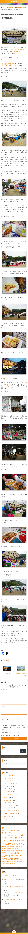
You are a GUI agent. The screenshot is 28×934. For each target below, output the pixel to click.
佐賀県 (20, 838)
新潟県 (4, 853)
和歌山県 (6, 660)
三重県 (10, 838)
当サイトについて (8, 775)
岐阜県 (12, 848)
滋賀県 (5, 856)
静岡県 (19, 861)
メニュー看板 (19, 835)
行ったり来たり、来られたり (11, 899)
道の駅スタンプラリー (11, 810)
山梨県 (8, 848)
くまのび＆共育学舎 (15, 830)
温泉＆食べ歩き (9, 807)
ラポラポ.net (14, 1)
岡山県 (16, 848)
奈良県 (4, 846)
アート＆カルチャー (10, 805)
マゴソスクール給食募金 (8, 835)
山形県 (4, 848)
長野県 (11, 861)
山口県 (20, 846)
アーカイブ (6, 760)
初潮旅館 (11, 840)
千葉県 (22, 840)
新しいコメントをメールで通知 (10, 732)
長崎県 (7, 861)
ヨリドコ (5, 838)
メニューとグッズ (10, 794)
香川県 (22, 861)
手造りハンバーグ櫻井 (17, 241)
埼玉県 (13, 844)
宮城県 (8, 846)
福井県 (4, 859)
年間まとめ (7, 819)
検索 (23, 751)
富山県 (16, 846)
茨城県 (3, 861)
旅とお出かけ (7, 800)
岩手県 (20, 848)
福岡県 (11, 859)
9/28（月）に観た (8, 386)
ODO (6, 830)
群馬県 (24, 859)
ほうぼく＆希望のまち (8, 833)
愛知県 (20, 851)
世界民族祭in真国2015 (20, 51)
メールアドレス (6, 713)
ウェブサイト (4, 719)
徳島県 (12, 851)
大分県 (18, 844)
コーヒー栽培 (19, 833)
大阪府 (23, 844)
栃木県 (13, 853)
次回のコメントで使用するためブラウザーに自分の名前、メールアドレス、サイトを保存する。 (14, 727)
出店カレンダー (9, 783)
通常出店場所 (8, 789)
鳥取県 (7, 863)
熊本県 (11, 856)
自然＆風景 (8, 802)
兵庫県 (4, 840)
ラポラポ (18, 875)
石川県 (16, 856)
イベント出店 (8, 786)
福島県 (16, 859)
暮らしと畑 (7, 797)
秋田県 (21, 859)
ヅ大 (23, 833)
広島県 (8, 851)
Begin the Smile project (11, 207)
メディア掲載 (8, 791)
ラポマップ (8, 780)
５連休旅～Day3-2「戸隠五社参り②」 (14, 886)
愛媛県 (16, 851)
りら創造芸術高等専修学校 (16, 49)
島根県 (4, 851)
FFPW (3, 830)
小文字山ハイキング (9, 875)
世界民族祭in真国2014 (8, 65)
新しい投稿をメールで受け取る (10, 735)
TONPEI (3, 378)
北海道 (17, 840)
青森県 (15, 861)
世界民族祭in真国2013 (8, 63)
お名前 (3, 706)
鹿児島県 (12, 863)
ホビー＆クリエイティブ (10, 813)
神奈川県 (21, 856)
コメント (4, 689)
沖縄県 (17, 853)
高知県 (3, 863)
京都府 (15, 838)
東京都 (9, 853)
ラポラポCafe (7, 778)
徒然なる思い (7, 816)
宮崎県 (12, 846)
